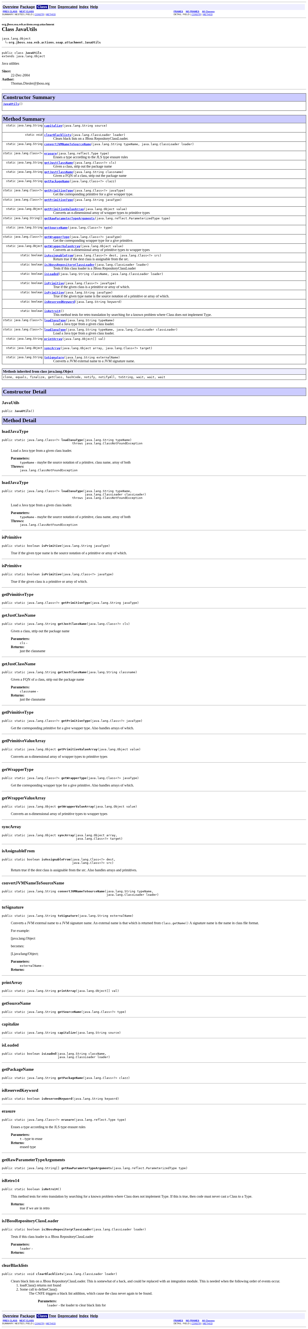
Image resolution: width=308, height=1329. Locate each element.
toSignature (54, 357)
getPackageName (56, 181)
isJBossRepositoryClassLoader (69, 264)
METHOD (51, 14)
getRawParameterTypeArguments (69, 218)
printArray (53, 339)
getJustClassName (58, 162)
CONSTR (39, 14)
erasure (50, 153)
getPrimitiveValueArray (64, 209)
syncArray (52, 348)
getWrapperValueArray (62, 246)
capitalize (53, 125)
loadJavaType (55, 320)
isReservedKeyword (59, 301)
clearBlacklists (57, 135)
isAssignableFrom (58, 255)
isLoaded (51, 274)
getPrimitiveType (58, 190)
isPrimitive (54, 283)
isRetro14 (52, 311)
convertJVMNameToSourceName (67, 144)
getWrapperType (56, 237)
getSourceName (56, 227)
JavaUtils (11, 104)
